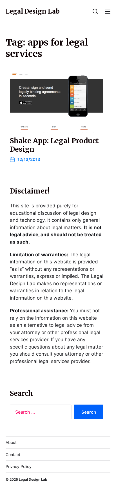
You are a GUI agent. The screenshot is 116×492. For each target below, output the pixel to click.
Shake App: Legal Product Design (54, 145)
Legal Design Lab (33, 11)
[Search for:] (40, 413)
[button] (95, 11)
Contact (13, 454)
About (11, 442)
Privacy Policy (19, 466)
